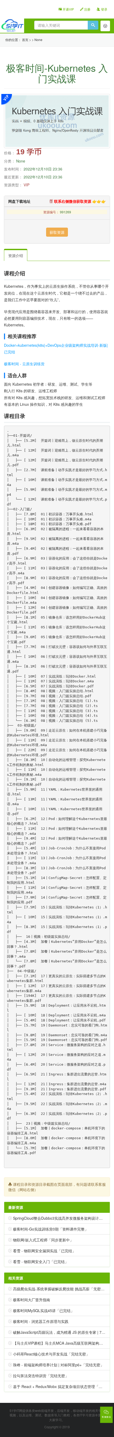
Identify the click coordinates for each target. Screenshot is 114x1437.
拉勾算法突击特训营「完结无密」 (41, 1375)
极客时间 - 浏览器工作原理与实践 (40, 1321)
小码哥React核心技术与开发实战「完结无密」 (51, 1354)
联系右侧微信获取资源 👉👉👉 (79, 201)
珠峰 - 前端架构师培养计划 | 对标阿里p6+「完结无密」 (58, 1364)
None (38, 39)
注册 (86, 9)
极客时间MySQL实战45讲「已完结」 (43, 1310)
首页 (25, 39)
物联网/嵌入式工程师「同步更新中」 (43, 1239)
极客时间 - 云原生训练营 (24, 363)
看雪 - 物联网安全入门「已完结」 (40, 1261)
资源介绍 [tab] (15, 255)
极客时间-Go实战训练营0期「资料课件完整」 (50, 1229)
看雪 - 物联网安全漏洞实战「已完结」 (44, 1250)
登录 (103, 9)
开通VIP (68, 9)
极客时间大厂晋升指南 (31, 1299)
